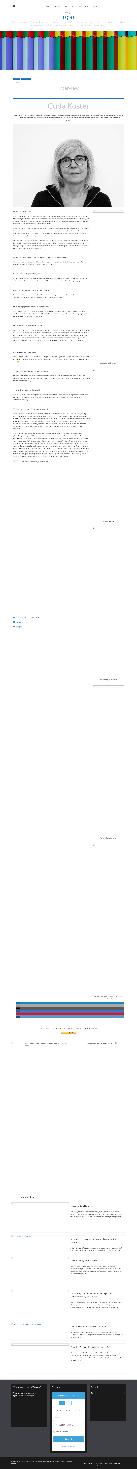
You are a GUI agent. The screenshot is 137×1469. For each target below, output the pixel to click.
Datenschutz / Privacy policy (113, 1463)
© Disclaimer (99, 1463)
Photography (57, 6)
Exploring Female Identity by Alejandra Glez (90, 1347)
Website (18, 622)
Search (94, 6)
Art (72, 6)
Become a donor (102, 1466)
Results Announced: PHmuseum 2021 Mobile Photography (45, 1044)
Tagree (68, 17)
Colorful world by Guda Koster (100, 1043)
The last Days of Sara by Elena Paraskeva (89, 1326)
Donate (79, 6)
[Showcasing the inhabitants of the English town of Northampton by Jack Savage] (39, 1291)
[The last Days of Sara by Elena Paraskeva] (26, 1324)
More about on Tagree (27, 617)
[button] (18, 1003)
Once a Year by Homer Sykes (84, 1260)
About (47, 6)
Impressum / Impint (88, 1463)
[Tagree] (13, 6)
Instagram (18, 627)
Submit (87, 6)
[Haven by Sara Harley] (39, 1204)
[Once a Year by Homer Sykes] (39, 1258)
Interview (16, 79)
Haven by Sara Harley (80, 1206)
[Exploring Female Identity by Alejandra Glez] (39, 1345)
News (66, 6)
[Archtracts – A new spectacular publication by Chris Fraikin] (21, 1237)
